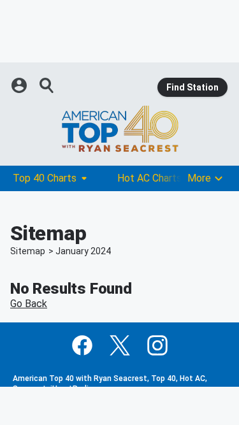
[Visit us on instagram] (157, 345)
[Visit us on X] (119, 345)
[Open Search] (47, 85)
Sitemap (27, 251)
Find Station (192, 87)
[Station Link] (119, 128)
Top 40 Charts (44, 178)
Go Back (28, 304)
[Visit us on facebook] (82, 345)
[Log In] (20, 85)
